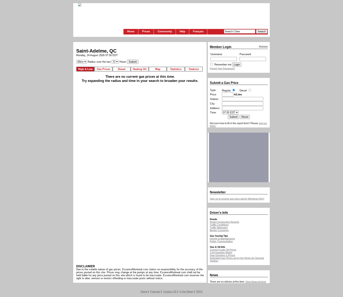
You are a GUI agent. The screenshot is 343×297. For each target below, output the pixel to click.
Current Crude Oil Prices (223, 249)
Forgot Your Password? (222, 68)
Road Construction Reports (224, 222)
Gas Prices (103, 69)
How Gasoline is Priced (222, 255)
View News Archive (255, 281)
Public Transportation (221, 241)
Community (165, 31)
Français (198, 31)
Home (130, 31)
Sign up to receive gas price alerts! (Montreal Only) (237, 198)
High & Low (85, 69)
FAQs (199, 291)
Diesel (121, 69)
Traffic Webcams (219, 227)
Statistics (175, 69)
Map (157, 69)
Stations (194, 69)
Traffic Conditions (219, 224)
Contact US (169, 291)
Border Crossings (219, 230)
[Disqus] (140, 147)
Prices (146, 31)
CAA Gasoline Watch (221, 252)
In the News (186, 291)
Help (182, 31)
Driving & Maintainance (222, 238)
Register (263, 46)
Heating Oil (139, 69)
